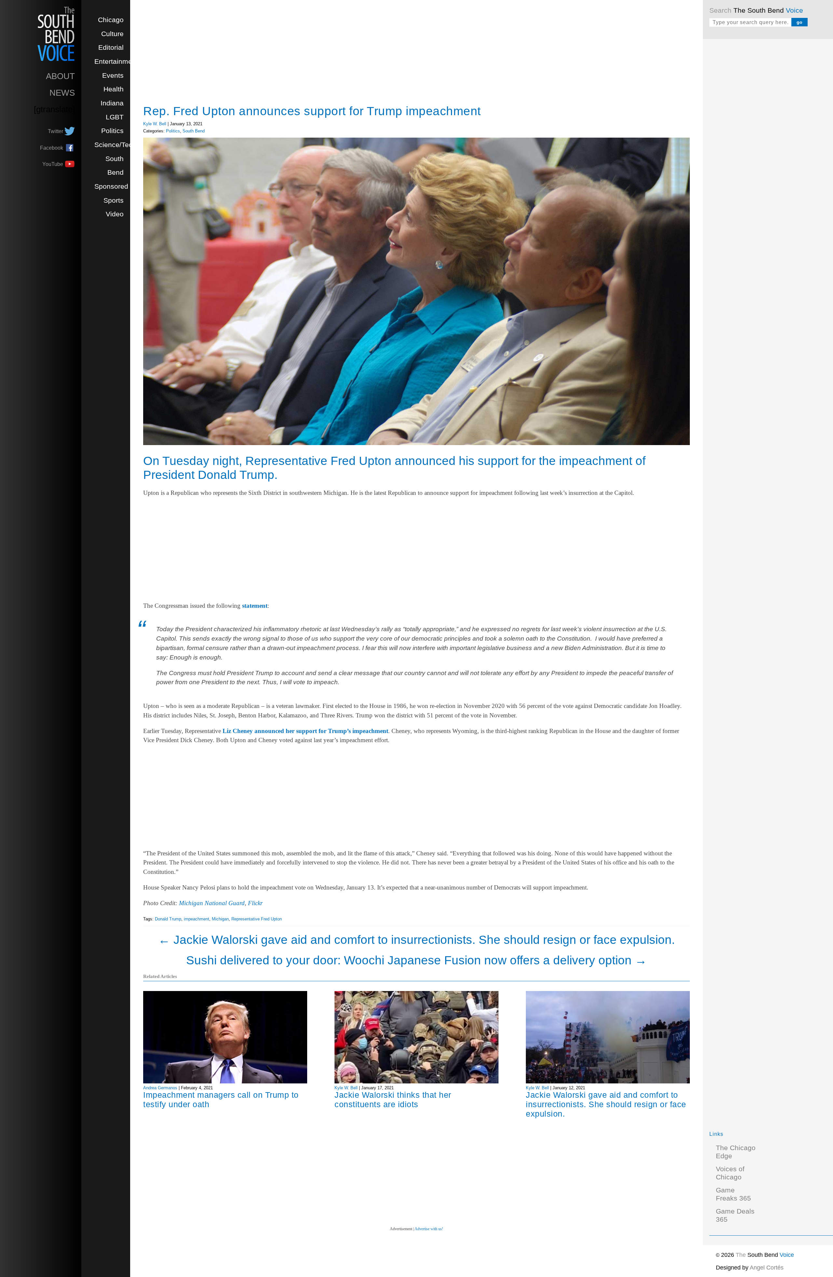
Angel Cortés (767, 1267)
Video (115, 214)
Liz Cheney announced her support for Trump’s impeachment (305, 730)
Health (113, 89)
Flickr (255, 903)
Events (113, 75)
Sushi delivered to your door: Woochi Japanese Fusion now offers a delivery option (416, 960)
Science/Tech (115, 145)
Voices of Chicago (730, 1173)
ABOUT (60, 76)
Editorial (111, 47)
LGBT (115, 117)
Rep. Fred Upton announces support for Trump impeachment (312, 111)
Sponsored (111, 186)
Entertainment (116, 61)
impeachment (196, 919)
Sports (113, 200)
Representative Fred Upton (256, 919)
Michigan (220, 919)
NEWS (62, 92)
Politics (112, 131)
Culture (112, 34)
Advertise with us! (429, 1229)
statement (254, 605)
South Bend (194, 131)
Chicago (111, 20)
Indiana (112, 103)
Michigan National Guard (212, 903)
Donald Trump (168, 919)
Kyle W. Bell (154, 123)
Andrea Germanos (160, 1087)
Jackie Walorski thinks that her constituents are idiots (393, 1099)
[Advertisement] (758, 143)
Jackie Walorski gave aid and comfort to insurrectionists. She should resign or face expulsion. (416, 939)
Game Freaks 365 (733, 1194)
